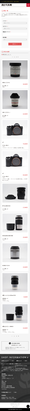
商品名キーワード (6, 31)
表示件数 (4, 37)
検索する (14, 44)
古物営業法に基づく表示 (15, 403)
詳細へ (13, 360)
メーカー (4, 20)
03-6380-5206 (16, 343)
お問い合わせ (15, 406)
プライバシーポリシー (15, 405)
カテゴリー (5, 26)
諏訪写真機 (7, 5)
